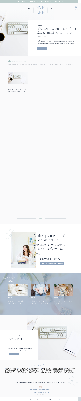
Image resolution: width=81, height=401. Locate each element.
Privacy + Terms (60, 399)
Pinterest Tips (23, 64)
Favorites (10, 297)
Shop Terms (65, 399)
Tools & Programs (48, 64)
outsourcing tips (69, 64)
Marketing (33, 297)
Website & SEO (39, 64)
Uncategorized (40, 25)
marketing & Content (13, 64)
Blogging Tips (31, 64)
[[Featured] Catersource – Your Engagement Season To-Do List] (46, 49)
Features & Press (59, 64)
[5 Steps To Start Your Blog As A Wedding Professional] (18, 290)
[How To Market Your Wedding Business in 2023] (63, 290)
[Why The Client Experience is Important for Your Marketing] (40, 290)
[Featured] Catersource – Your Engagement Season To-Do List (56, 32)
